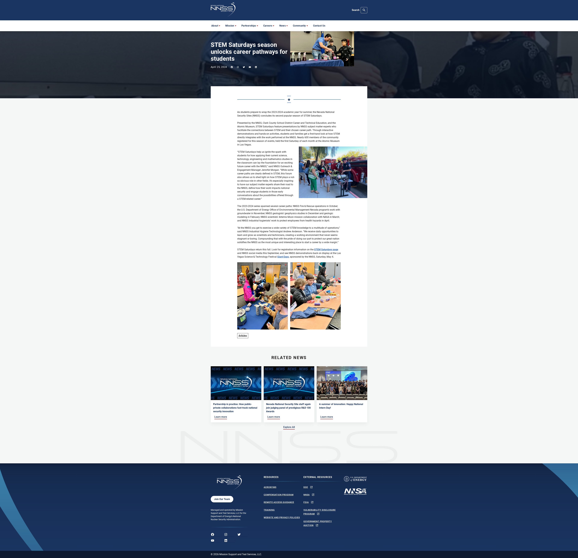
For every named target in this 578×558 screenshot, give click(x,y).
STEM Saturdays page (326, 249)
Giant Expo (283, 256)
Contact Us (319, 25)
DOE (305, 487)
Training (269, 510)
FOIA (306, 502)
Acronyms (270, 487)
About (214, 25)
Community (299, 25)
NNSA (306, 494)
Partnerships (248, 25)
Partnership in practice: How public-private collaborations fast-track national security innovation (235, 408)
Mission (229, 25)
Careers (267, 25)
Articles (243, 335)
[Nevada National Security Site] (223, 9)
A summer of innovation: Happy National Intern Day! (341, 406)
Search (355, 10)
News (282, 25)
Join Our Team (222, 499)
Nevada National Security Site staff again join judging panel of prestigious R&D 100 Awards (288, 408)
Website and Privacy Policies (282, 517)
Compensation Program (279, 494)
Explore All (289, 427)
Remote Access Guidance (279, 502)
